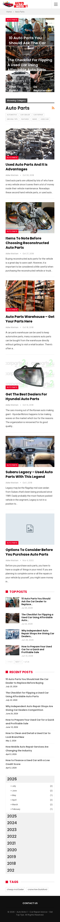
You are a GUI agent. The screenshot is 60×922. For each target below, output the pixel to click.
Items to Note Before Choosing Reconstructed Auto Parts (27, 243)
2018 (11, 863)
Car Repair (38, 115)
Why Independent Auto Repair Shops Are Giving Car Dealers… (37, 633)
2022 (11, 836)
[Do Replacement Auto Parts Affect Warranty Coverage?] (42, 81)
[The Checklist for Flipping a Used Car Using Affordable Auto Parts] (12, 618)
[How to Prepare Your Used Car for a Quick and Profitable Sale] (12, 650)
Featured (25, 119)
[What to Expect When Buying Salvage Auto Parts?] (17, 81)
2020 (12, 850)
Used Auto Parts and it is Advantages (27, 166)
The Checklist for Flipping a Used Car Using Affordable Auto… (37, 617)
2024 (12, 823)
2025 (12, 816)
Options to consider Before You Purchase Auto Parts (29, 552)
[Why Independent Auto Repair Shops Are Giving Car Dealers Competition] (12, 634)
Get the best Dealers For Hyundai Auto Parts (26, 396)
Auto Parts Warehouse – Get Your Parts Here (30, 319)
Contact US (30, 903)
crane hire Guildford (37, 889)
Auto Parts (12, 19)
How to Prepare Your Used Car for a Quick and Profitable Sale (36, 649)
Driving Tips (12, 119)
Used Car (45, 119)
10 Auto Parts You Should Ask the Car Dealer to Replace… (35, 601)
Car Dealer (25, 115)
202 (10, 870)
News (34, 119)
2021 (11, 843)
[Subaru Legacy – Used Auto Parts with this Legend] (30, 451)
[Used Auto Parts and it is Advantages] (30, 143)
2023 (12, 829)
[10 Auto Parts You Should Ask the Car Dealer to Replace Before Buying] (30, 32)
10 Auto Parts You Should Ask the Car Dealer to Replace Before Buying (27, 45)
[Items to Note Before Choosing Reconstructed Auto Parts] (30, 217)
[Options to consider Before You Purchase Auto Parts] (30, 529)
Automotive (12, 115)
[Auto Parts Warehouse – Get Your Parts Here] (30, 295)
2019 (11, 857)
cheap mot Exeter (15, 889)
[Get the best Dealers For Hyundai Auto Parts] (30, 373)
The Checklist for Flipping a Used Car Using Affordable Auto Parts (30, 65)
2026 (12, 779)
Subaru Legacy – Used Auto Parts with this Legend (29, 474)
